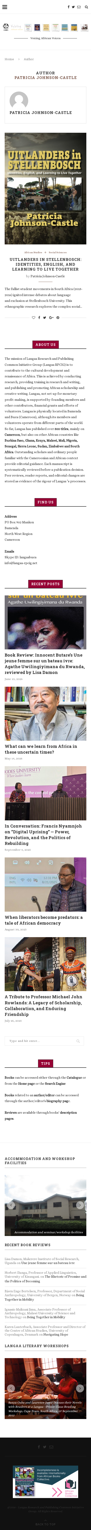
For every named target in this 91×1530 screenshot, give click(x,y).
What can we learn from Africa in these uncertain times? (41, 749)
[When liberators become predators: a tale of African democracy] (45, 884)
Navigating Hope (55, 1304)
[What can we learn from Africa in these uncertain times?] (45, 714)
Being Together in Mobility (46, 1287)
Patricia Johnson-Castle (41, 112)
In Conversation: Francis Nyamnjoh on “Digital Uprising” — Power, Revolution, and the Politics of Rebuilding (43, 834)
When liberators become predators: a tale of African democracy (44, 920)
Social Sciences (58, 252)
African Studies (33, 252)
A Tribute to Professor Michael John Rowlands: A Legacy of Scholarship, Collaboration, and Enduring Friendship (43, 1005)
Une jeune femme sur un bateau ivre (48, 1232)
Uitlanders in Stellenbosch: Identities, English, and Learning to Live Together (46, 264)
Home (9, 59)
